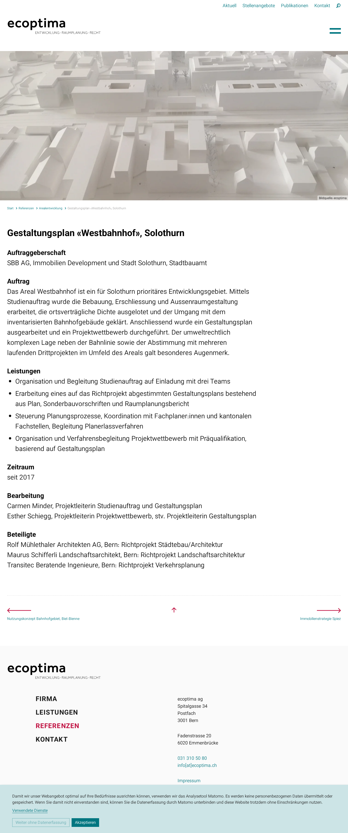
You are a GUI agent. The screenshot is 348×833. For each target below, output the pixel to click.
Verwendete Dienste (30, 811)
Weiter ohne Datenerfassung (41, 823)
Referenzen (57, 726)
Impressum (189, 781)
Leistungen (57, 713)
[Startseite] (166, 26)
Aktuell (229, 6)
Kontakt (322, 6)
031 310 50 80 (192, 758)
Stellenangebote (259, 6)
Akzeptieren (85, 823)
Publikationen (294, 6)
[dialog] (174, 809)
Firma (46, 699)
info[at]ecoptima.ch (197, 765)
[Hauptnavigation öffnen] (335, 30)
